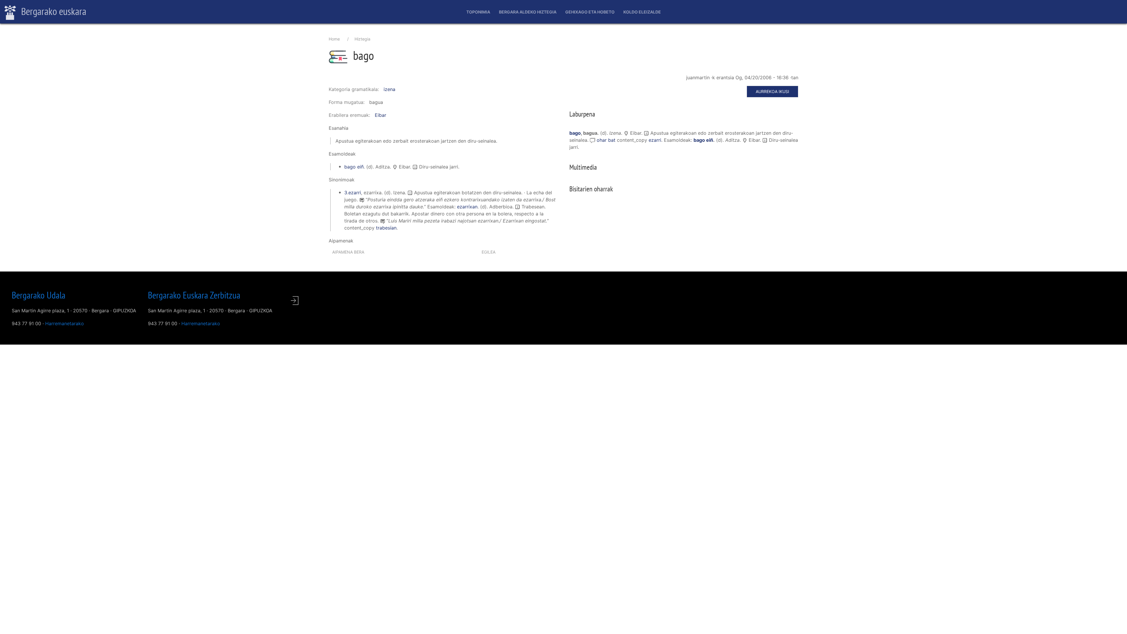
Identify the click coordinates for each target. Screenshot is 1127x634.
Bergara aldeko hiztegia (527, 11)
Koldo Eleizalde (642, 11)
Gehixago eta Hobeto (590, 11)
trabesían (386, 228)
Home (334, 38)
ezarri (354, 192)
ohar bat (607, 140)
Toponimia (478, 11)
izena (389, 89)
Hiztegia (362, 38)
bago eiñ (354, 167)
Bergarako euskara (52, 11)
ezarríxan (467, 207)
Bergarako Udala (38, 295)
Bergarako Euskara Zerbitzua (194, 295)
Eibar (380, 115)
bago (575, 133)
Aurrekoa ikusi (772, 91)
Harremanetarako (64, 323)
